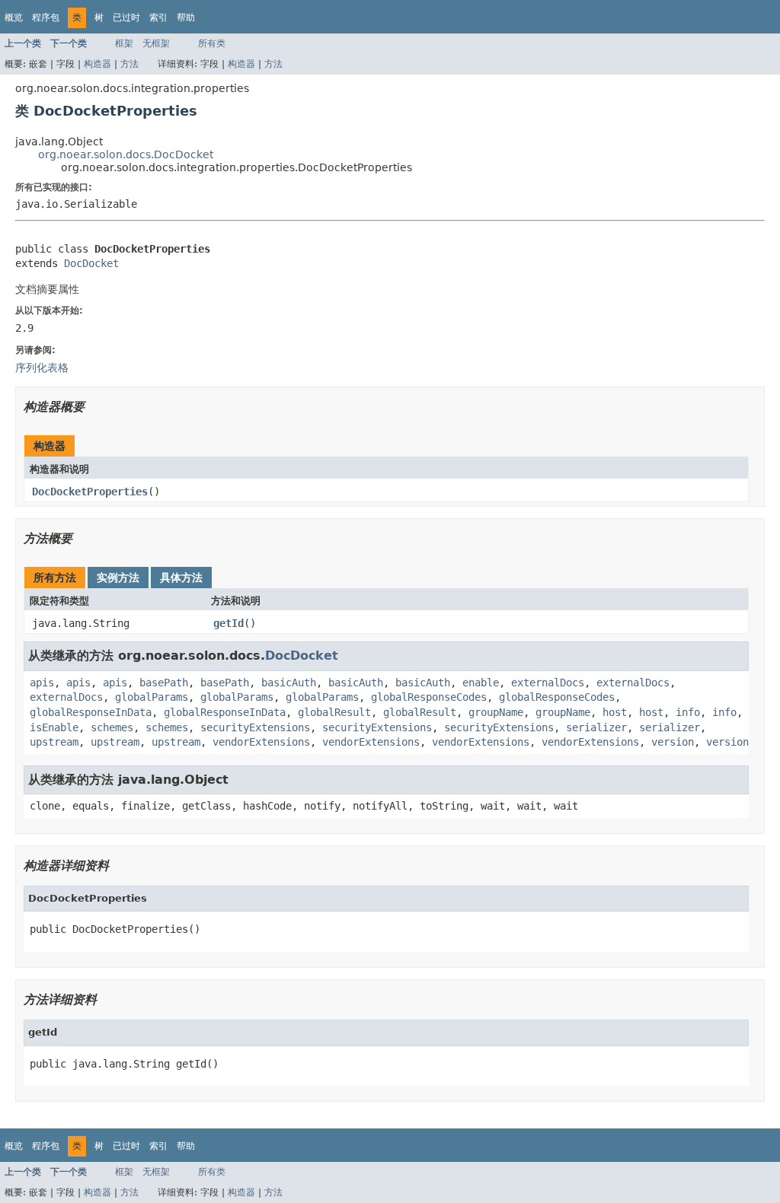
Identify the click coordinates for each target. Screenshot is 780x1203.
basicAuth (288, 682)
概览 (14, 17)
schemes (112, 727)
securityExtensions (255, 727)
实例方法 (118, 577)
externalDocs (547, 682)
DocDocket (91, 263)
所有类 (211, 43)
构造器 (97, 64)
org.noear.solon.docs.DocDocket (125, 154)
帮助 (186, 17)
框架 (124, 43)
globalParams (151, 697)
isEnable (54, 727)
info (688, 712)
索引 (158, 17)
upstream (54, 742)
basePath (163, 682)
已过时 (126, 17)
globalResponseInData (91, 712)
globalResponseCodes (429, 697)
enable (480, 682)
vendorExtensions (261, 742)
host (615, 712)
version (672, 742)
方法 (129, 64)
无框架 (156, 43)
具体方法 (181, 577)
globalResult (334, 712)
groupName (495, 712)
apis (42, 682)
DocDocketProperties (90, 491)
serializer (596, 727)
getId (228, 623)
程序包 (45, 17)
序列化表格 (42, 367)
